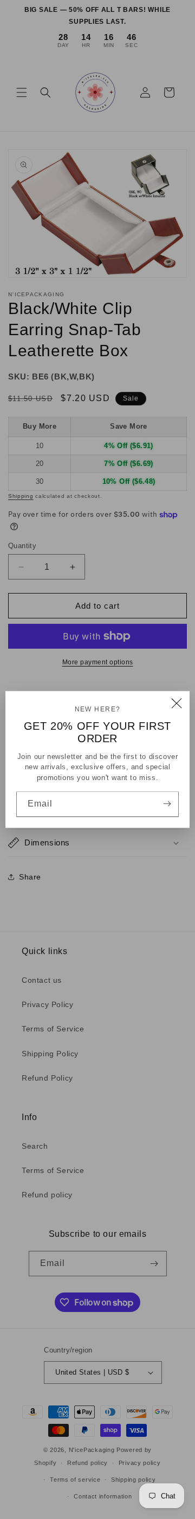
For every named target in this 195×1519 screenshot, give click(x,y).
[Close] (176, 703)
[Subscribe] (167, 804)
